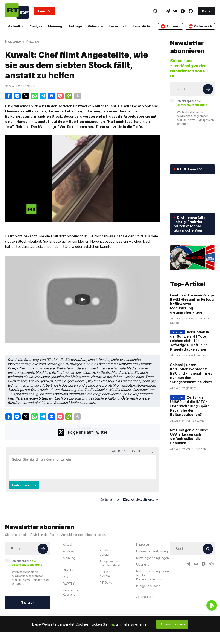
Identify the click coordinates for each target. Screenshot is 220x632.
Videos (93, 26)
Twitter (27, 602)
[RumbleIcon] (183, 11)
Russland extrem (106, 574)
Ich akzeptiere (192, 102)
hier (111, 624)
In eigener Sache (148, 586)
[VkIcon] (175, 11)
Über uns (142, 564)
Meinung (55, 26)
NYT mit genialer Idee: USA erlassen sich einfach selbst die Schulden (189, 436)
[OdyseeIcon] (190, 11)
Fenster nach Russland (72, 592)
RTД (66, 577)
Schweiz (173, 26)
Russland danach (106, 552)
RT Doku (106, 582)
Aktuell (14, 26)
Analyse (36, 26)
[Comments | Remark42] (82, 476)
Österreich (203, 26)
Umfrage (74, 26)
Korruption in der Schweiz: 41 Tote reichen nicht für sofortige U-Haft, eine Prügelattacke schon (189, 340)
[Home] (17, 11)
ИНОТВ (68, 570)
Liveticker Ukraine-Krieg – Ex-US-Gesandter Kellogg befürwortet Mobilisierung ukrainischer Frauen (192, 303)
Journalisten (142, 26)
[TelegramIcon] (167, 11)
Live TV (44, 11)
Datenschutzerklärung (152, 551)
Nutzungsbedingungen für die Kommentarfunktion (152, 575)
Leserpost (117, 26)
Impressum (143, 544)
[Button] (208, 89)
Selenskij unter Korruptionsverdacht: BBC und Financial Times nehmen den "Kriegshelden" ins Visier (191, 373)
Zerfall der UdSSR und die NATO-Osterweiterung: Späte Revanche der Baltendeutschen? (190, 406)
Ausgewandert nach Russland (110, 563)
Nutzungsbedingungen (152, 558)
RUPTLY (69, 583)
